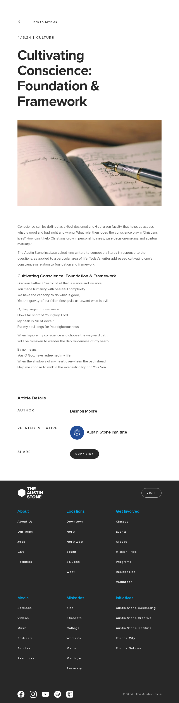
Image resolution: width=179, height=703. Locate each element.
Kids (70, 608)
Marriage (74, 658)
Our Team (25, 531)
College (73, 628)
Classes (122, 521)
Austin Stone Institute (134, 628)
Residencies (125, 572)
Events (121, 531)
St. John (73, 562)
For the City (125, 638)
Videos (23, 618)
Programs (123, 562)
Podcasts (25, 638)
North (71, 531)
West (71, 572)
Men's (71, 648)
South (71, 552)
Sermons (24, 608)
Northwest (75, 542)
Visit (151, 492)
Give (21, 552)
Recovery (74, 668)
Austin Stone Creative (134, 618)
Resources (25, 658)
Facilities (24, 562)
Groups (122, 542)
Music (22, 628)
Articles (23, 648)
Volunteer (124, 582)
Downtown (75, 521)
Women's (74, 638)
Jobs (21, 542)
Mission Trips (126, 552)
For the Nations (128, 648)
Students (74, 618)
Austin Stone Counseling (136, 608)
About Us (25, 521)
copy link (84, 454)
